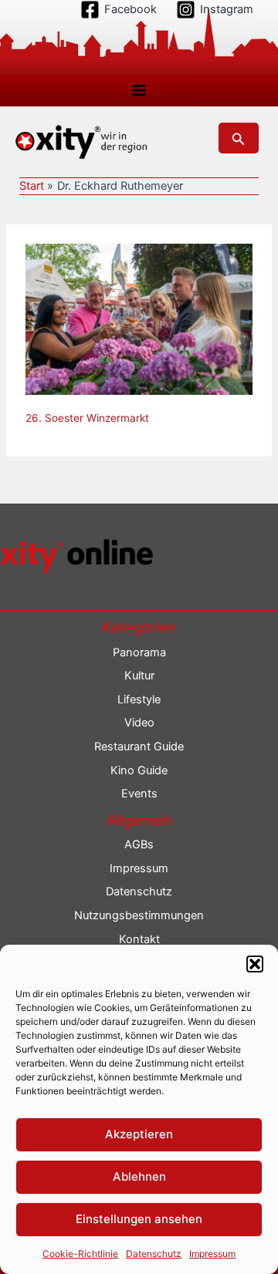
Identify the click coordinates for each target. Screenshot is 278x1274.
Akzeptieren (139, 1134)
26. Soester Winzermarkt (87, 418)
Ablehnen (139, 1176)
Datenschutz (153, 1253)
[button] (255, 964)
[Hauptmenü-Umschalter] (139, 90)
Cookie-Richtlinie (80, 1253)
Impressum (212, 1253)
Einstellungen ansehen (139, 1219)
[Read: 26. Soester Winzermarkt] (139, 318)
